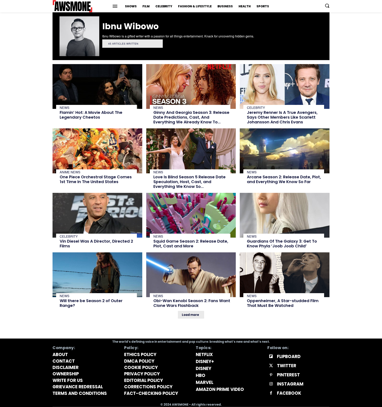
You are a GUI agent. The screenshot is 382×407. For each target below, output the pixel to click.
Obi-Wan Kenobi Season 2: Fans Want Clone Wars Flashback (191, 303)
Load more (190, 315)
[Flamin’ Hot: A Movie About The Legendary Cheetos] (97, 86)
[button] (327, 5)
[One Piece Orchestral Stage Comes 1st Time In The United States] (97, 150)
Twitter (286, 365)
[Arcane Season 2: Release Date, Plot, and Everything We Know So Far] (284, 150)
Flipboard (289, 356)
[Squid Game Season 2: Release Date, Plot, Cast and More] (191, 215)
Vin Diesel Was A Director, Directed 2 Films (96, 243)
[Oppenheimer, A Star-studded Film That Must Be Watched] (284, 274)
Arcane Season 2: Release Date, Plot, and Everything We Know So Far (284, 179)
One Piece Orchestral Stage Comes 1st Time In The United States (96, 179)
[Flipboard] (271, 356)
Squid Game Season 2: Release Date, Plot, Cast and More (190, 243)
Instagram (290, 384)
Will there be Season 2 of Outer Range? (91, 303)
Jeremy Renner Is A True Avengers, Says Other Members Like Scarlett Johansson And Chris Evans (282, 117)
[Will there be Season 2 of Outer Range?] (97, 274)
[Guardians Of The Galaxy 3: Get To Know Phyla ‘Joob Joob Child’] (284, 215)
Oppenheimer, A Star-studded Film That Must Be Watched (283, 303)
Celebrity (256, 107)
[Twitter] (271, 365)
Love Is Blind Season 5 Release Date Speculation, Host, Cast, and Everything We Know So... (189, 181)
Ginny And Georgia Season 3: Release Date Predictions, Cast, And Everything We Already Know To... (191, 117)
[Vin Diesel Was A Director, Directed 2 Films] (97, 215)
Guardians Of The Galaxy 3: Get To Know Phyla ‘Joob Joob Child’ (282, 243)
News (64, 107)
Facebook (289, 393)
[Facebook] (271, 393)
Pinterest (288, 375)
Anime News (70, 172)
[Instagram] (271, 384)
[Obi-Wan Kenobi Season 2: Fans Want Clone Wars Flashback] (191, 274)
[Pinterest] (271, 375)
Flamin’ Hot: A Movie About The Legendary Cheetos (91, 115)
